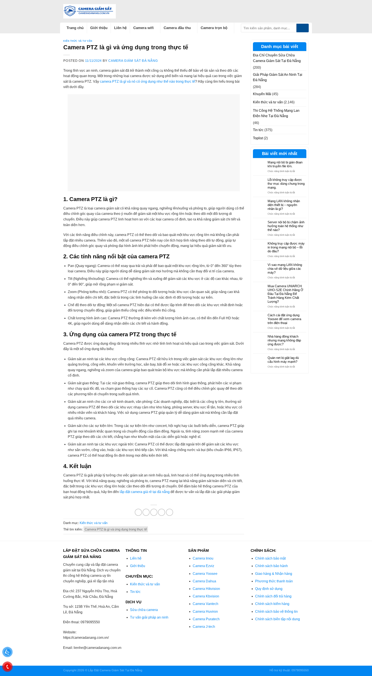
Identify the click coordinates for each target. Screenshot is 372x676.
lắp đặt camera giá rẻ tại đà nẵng (145, 492)
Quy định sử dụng (268, 589)
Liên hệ (120, 28)
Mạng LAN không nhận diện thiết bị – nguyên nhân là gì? (284, 205)
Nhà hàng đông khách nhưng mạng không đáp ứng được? (284, 340)
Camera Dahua (204, 581)
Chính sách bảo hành (271, 566)
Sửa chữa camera (144, 610)
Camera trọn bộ (214, 28)
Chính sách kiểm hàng (272, 604)
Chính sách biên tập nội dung (277, 619)
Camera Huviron (205, 611)
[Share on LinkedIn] (169, 512)
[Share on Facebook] (138, 512)
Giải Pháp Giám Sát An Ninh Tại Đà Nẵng (277, 77)
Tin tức (258, 130)
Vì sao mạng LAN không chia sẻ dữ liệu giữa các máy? (285, 268)
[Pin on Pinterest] (161, 512)
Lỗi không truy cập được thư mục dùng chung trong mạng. (286, 183)
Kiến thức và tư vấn (77, 41)
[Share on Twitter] (146, 512)
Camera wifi (143, 28)
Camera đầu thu (177, 28)
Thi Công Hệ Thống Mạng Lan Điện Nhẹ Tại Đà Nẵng (276, 113)
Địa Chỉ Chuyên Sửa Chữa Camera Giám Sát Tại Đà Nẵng (277, 58)
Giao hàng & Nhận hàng (273, 573)
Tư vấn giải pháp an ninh (149, 617)
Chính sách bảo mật (270, 558)
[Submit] (302, 28)
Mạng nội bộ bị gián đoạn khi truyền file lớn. (285, 164)
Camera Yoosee (205, 573)
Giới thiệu (98, 28)
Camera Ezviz (203, 566)
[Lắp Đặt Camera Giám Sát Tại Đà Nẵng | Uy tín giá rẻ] (89, 11)
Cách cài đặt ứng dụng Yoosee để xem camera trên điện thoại (284, 319)
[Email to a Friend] (153, 512)
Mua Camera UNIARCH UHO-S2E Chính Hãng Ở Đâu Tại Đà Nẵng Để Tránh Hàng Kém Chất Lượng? (285, 293)
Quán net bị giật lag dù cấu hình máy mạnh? (283, 359)
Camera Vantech (205, 604)
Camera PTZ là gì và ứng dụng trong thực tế (116, 529)
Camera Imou (203, 558)
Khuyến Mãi (262, 94)
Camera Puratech (206, 619)
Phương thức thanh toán (274, 581)
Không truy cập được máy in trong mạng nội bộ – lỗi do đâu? (286, 247)
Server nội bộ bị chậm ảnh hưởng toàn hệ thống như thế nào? (286, 226)
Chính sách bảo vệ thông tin (276, 611)
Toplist (258, 138)
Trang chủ (75, 28)
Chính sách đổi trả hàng (273, 596)
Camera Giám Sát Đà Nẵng (133, 60)
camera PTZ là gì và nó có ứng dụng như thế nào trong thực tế (147, 81)
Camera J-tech (204, 626)
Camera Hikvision (206, 589)
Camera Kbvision (206, 596)
